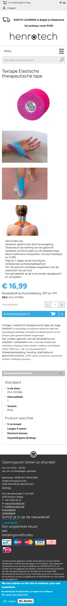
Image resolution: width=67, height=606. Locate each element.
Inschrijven (10, 522)
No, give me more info (15, 594)
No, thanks (25, 601)
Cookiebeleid (8, 513)
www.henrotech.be (15, 503)
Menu (7, 51)
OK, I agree (9, 601)
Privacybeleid (8, 510)
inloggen (11, 8)
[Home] (33, 40)
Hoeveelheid (10, 304)
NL (64, 2)
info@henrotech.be (14, 506)
